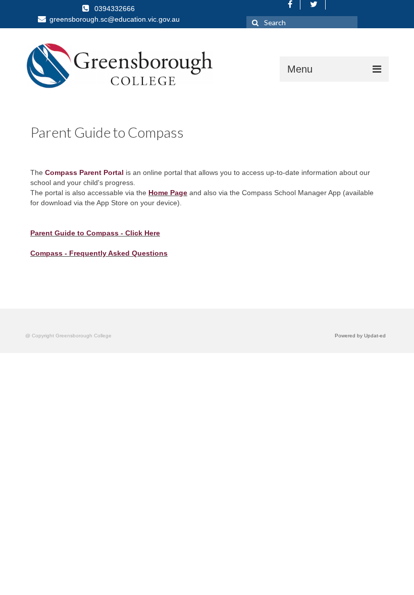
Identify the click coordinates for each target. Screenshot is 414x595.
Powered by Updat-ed (360, 335)
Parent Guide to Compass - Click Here (95, 233)
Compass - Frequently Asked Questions (99, 253)
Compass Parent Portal (84, 172)
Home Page (167, 193)
